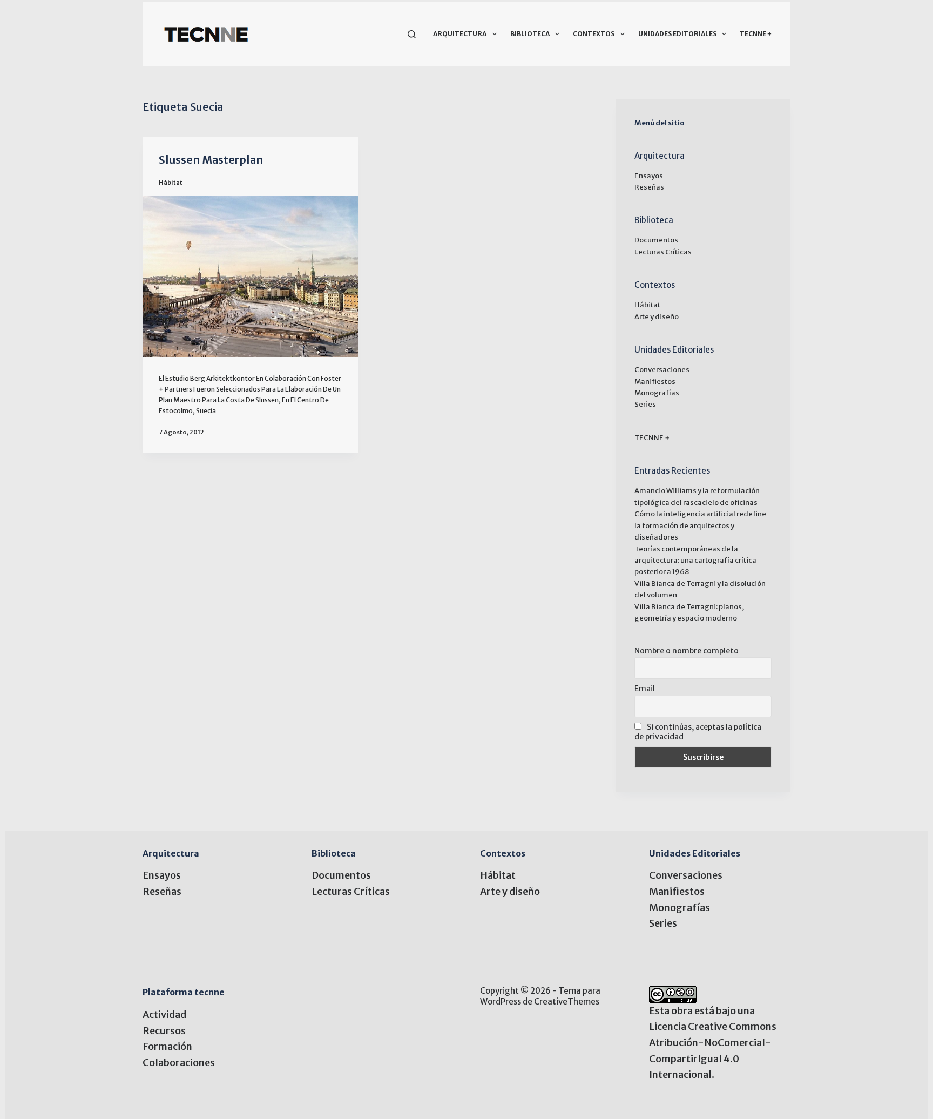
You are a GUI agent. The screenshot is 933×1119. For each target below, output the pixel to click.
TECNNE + (756, 34)
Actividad (164, 1014)
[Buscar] (412, 34)
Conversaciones (661, 369)
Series (645, 404)
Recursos (164, 1030)
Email (644, 688)
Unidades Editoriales (677, 34)
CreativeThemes (566, 1001)
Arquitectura (459, 34)
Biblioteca (530, 34)
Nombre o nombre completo (686, 651)
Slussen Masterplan (211, 159)
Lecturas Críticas (663, 252)
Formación (167, 1046)
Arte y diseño (656, 316)
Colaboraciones (179, 1062)
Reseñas (649, 187)
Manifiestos (654, 381)
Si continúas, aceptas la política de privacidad (697, 731)
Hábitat (170, 182)
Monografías (656, 392)
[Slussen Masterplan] (250, 276)
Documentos (656, 240)
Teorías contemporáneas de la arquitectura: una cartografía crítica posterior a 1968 (695, 560)
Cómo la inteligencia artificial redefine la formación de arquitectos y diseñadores (700, 525)
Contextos (593, 34)
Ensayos (648, 175)
